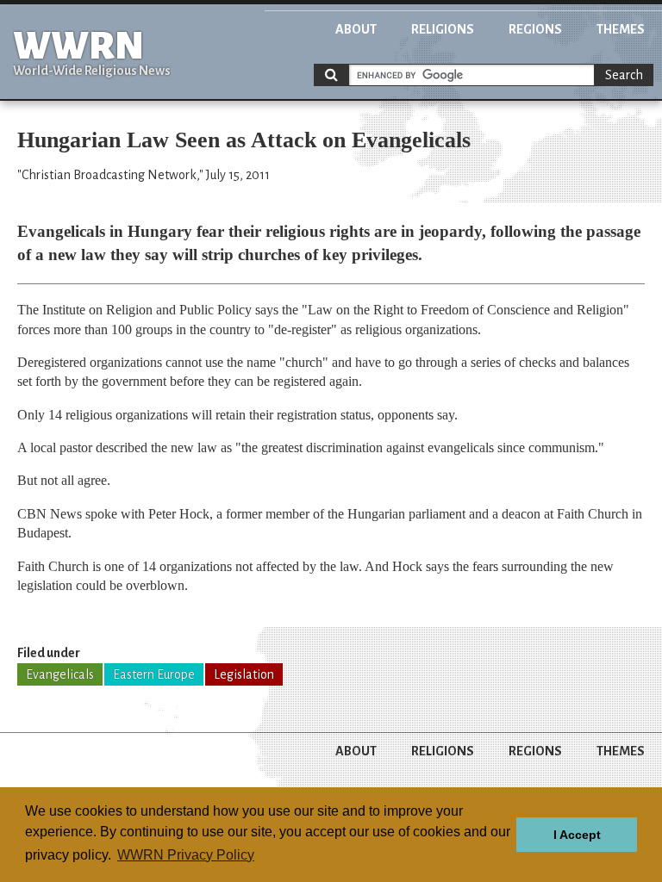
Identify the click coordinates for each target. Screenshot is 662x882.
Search (624, 75)
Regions (535, 29)
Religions (442, 29)
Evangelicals (60, 674)
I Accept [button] (577, 835)
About (356, 29)
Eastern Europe (154, 674)
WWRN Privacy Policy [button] (185, 855)
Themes (620, 29)
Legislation (244, 674)
